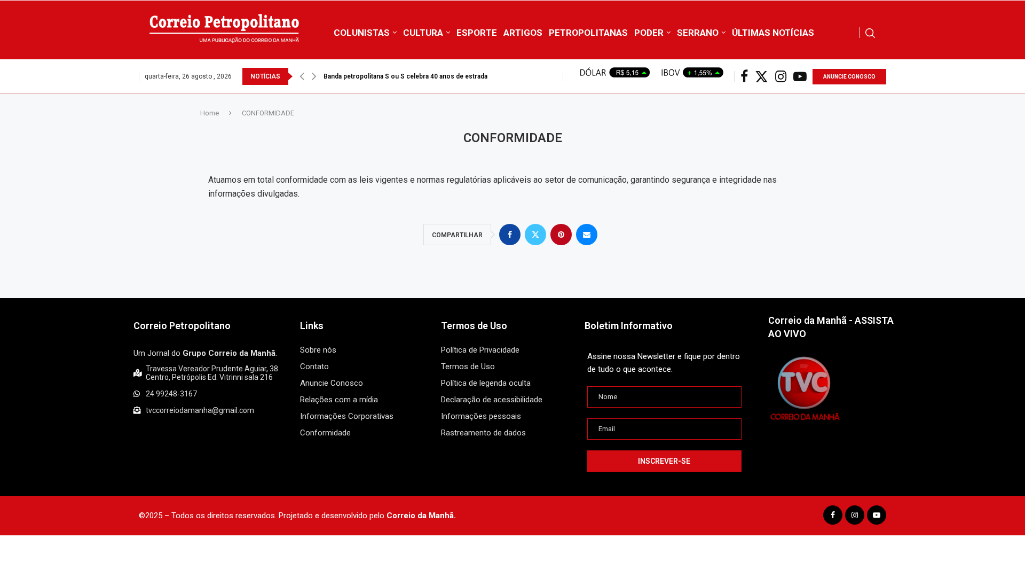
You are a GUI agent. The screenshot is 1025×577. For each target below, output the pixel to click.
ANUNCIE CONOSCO (849, 77)
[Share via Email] (586, 234)
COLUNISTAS (362, 32)
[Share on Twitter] (535, 234)
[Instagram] (781, 76)
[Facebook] (744, 76)
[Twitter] (761, 76)
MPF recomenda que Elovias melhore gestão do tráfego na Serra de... (428, 76)
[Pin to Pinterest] (561, 234)
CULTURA (423, 32)
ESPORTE (476, 32)
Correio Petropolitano (182, 325)
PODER (649, 32)
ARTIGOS (522, 32)
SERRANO (698, 32)
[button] (302, 76)
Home (209, 113)
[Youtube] (800, 76)
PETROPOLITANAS (588, 32)
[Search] (870, 33)
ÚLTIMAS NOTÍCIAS (773, 32)
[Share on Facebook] (510, 234)
